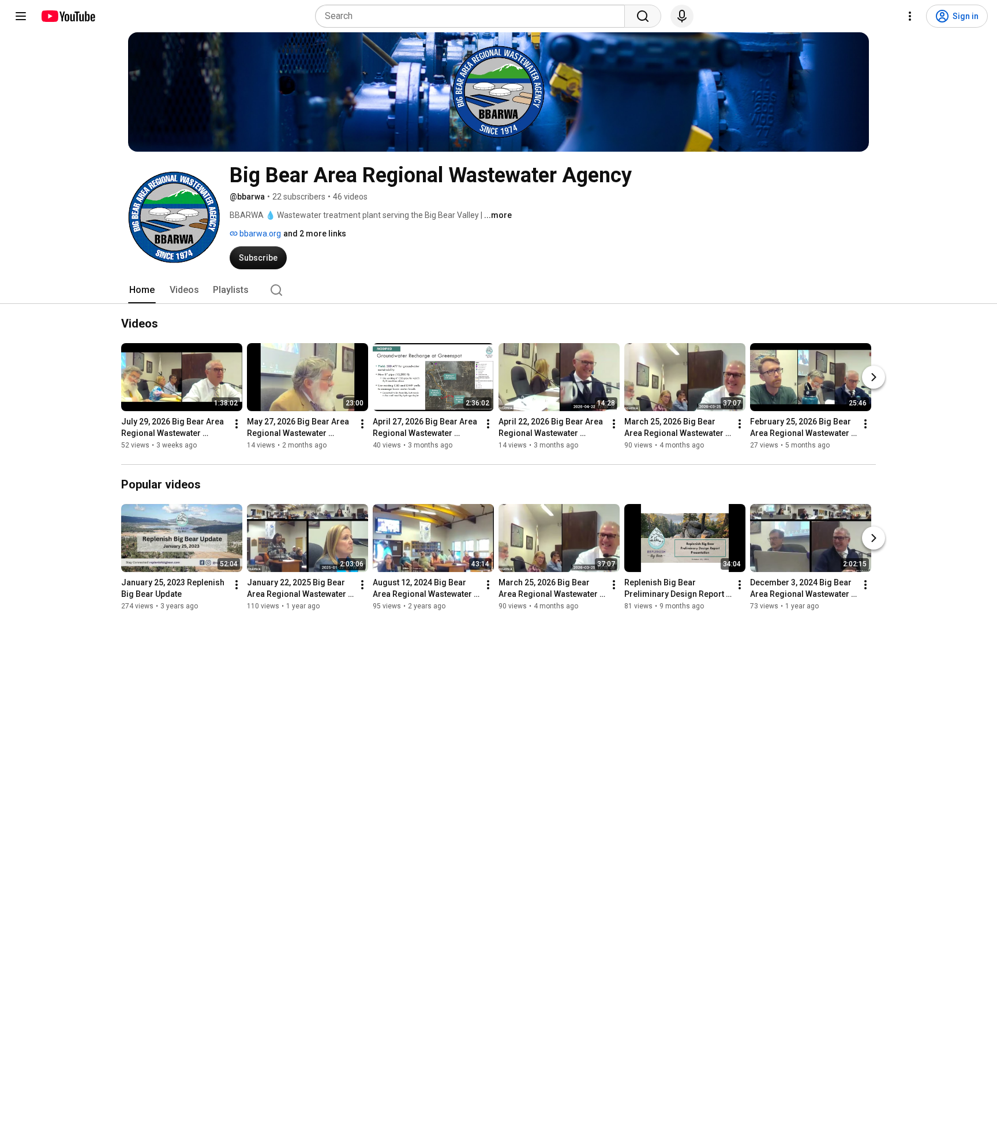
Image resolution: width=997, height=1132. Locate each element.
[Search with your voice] (682, 16)
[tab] (142, 290)
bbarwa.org (259, 233)
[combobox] (473, 16)
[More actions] (236, 423)
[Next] (873, 377)
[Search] (642, 16)
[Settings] (910, 16)
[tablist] (498, 290)
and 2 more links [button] (314, 233)
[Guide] (21, 16)
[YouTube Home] (67, 16)
